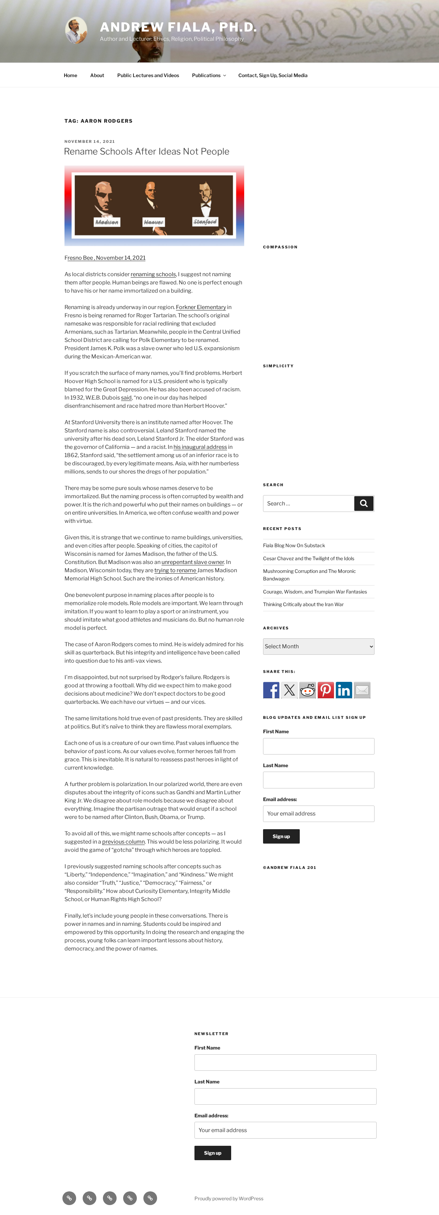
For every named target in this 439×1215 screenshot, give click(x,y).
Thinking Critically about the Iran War (303, 604)
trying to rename (175, 570)
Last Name (275, 765)
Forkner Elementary (201, 307)
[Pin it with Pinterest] (326, 690)
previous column (123, 841)
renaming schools (153, 274)
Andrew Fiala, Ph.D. (179, 27)
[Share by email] (362, 690)
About (97, 75)
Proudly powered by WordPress (228, 1198)
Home (70, 75)
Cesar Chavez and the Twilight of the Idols (308, 558)
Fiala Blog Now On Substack (294, 545)
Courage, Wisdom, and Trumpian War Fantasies (315, 591)
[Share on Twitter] (289, 690)
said (126, 397)
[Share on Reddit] (307, 690)
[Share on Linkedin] (344, 690)
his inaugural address (200, 447)
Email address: (280, 799)
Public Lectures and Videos (148, 75)
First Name (276, 731)
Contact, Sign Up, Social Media (273, 75)
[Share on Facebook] (271, 690)
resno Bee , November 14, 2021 (106, 258)
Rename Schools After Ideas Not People (146, 151)
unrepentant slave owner (193, 562)
